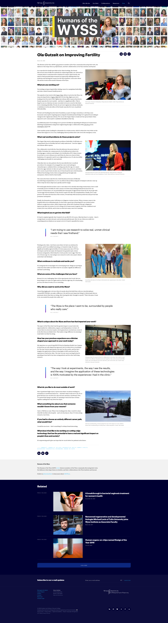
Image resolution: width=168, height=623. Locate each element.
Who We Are (86, 3)
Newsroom (116, 3)
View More (84, 565)
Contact (39, 595)
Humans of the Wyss (54, 447)
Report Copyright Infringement (70, 611)
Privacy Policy (48, 611)
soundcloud (129, 609)
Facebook (129, 54)
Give (123, 3)
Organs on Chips (69, 448)
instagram (113, 609)
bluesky (117, 609)
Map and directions (58, 595)
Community (44, 447)
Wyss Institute (45, 2)
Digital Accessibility (57, 611)
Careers (39, 593)
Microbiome (59, 448)
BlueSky (125, 54)
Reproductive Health (69, 447)
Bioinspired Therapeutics (46, 448)
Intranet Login (40, 598)
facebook (125, 609)
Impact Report (40, 592)
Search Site (129, 3)
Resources (39, 596)
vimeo (121, 609)
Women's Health (82, 447)
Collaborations (105, 3)
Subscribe (127, 580)
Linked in (121, 54)
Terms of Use (40, 611)
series (57, 64)
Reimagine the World (42, 590)
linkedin (109, 609)
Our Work (95, 3)
